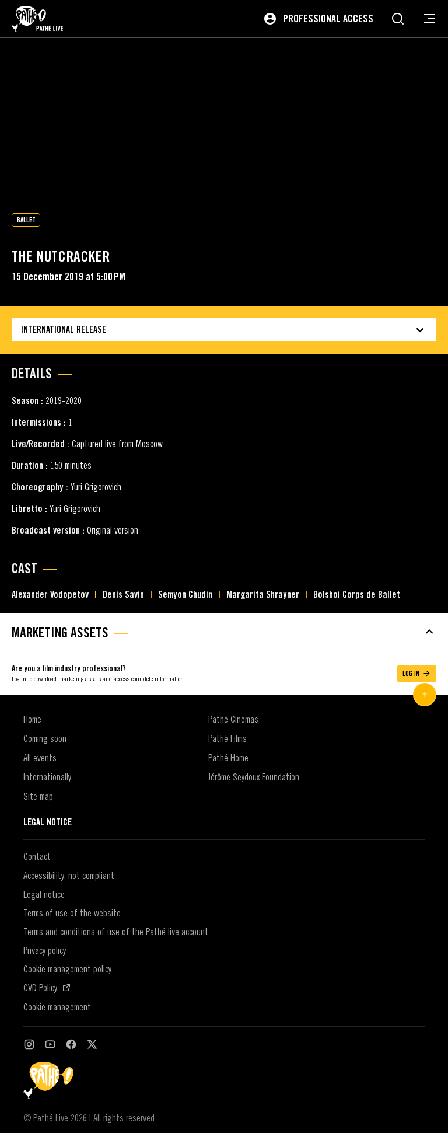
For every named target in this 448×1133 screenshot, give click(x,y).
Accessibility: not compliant (68, 875)
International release (63, 329)
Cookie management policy (67, 969)
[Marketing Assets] (224, 632)
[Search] (398, 19)
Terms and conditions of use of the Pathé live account (115, 931)
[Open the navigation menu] (429, 19)
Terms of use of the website (72, 913)
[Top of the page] (424, 694)
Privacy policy (44, 950)
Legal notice (44, 894)
